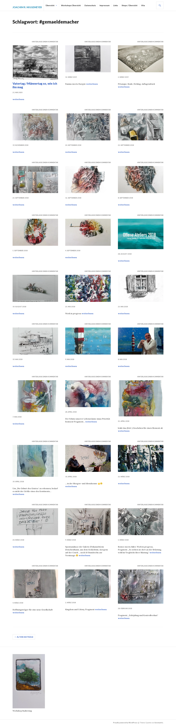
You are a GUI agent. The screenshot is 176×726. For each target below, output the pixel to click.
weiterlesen (18, 99)
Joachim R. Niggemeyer (27, 7)
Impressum (105, 5)
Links (115, 5)
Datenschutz (90, 5)
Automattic (158, 723)
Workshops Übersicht (71, 5)
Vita (143, 5)
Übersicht (50, 5)
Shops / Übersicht (129, 5)
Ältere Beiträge (25, 637)
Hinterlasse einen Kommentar (45, 42)
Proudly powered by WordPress (125, 723)
